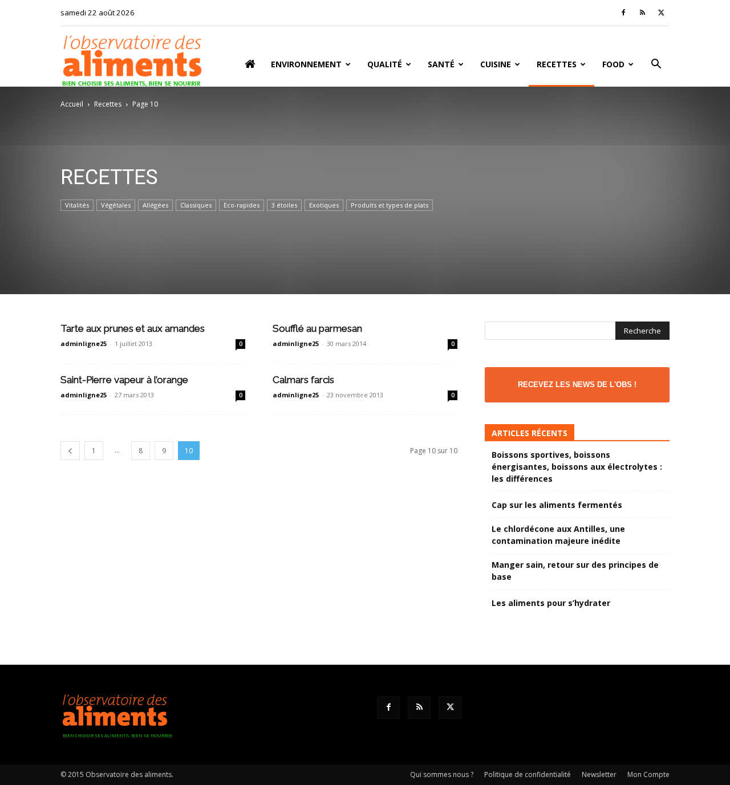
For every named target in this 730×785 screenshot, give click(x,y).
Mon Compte (648, 774)
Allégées (155, 205)
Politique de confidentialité (527, 774)
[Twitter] (661, 13)
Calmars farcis (303, 379)
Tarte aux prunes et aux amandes (132, 328)
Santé (441, 64)
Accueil (71, 104)
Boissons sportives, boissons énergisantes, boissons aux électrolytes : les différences (577, 466)
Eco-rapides (241, 205)
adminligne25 (83, 343)
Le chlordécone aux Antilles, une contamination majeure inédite (558, 534)
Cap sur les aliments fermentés (557, 504)
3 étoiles (284, 205)
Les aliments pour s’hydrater (551, 602)
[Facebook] (623, 13)
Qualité (384, 64)
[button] (656, 65)
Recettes (557, 64)
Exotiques (324, 205)
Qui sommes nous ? (441, 774)
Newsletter (599, 774)
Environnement (306, 64)
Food (613, 64)
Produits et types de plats (389, 205)
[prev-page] (70, 450)
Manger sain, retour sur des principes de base (575, 570)
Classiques (196, 205)
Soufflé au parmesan (317, 328)
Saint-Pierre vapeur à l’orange (124, 379)
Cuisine (495, 64)
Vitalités (77, 205)
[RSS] (642, 13)
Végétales (116, 205)
